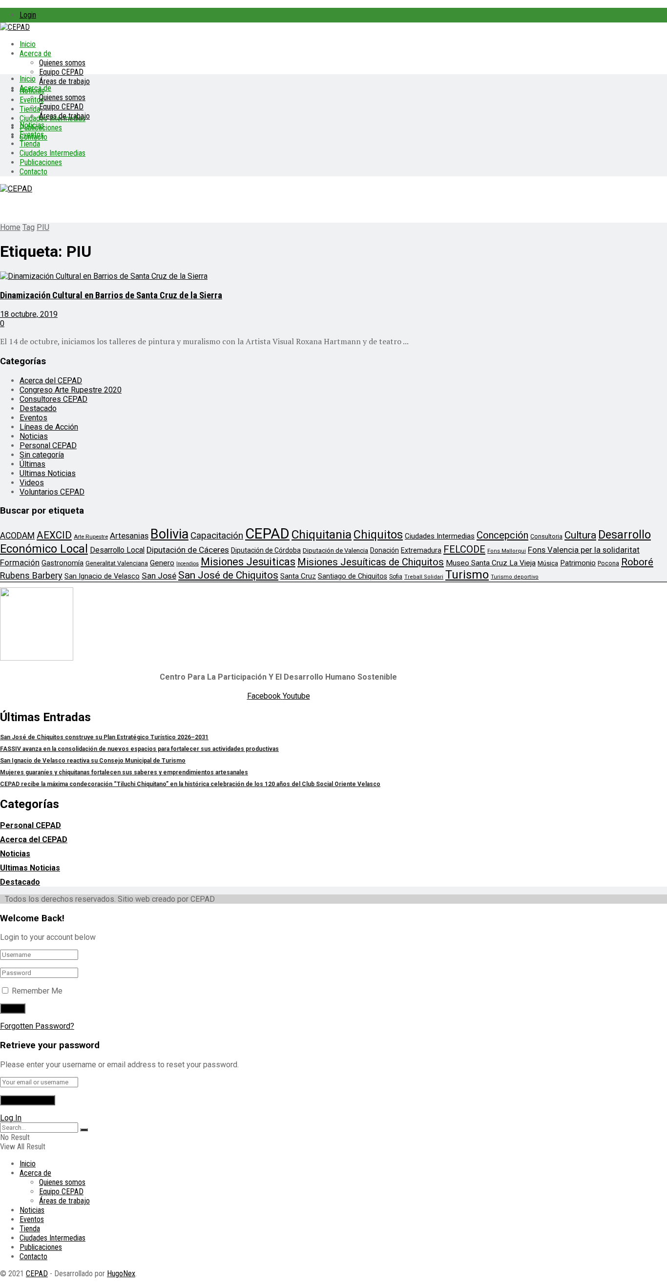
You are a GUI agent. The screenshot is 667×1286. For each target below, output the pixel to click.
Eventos (32, 134)
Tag (28, 227)
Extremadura (421, 550)
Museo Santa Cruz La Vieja (491, 563)
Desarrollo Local (117, 550)
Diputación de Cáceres (187, 550)
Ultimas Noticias (48, 473)
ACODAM (17, 535)
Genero (162, 563)
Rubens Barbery (31, 575)
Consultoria (546, 536)
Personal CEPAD (48, 445)
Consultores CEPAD (53, 399)
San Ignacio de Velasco (102, 576)
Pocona (608, 563)
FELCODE (464, 549)
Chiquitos (378, 534)
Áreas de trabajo (64, 81)
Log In (10, 1117)
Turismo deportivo (515, 577)
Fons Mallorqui (506, 551)
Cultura (580, 535)
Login (28, 15)
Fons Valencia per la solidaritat (584, 550)
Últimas (32, 464)
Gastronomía (62, 563)
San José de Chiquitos (228, 575)
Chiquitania (322, 534)
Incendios (187, 563)
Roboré (637, 562)
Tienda (30, 109)
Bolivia (169, 534)
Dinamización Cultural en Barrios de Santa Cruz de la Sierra (111, 295)
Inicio (28, 44)
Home (10, 227)
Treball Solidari (423, 577)
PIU (43, 227)
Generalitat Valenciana (116, 563)
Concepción (502, 535)
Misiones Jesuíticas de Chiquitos (370, 562)
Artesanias (129, 535)
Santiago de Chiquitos (352, 576)
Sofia (395, 576)
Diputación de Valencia (335, 550)
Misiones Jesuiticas (248, 562)
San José (159, 576)
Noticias (32, 125)
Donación (384, 550)
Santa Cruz (298, 576)
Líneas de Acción (49, 427)
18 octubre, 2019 (29, 314)
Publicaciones (41, 162)
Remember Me (37, 991)
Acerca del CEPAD (51, 380)
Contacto (33, 171)
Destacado (38, 408)
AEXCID (54, 535)
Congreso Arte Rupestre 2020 (71, 389)
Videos (32, 482)
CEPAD (267, 533)
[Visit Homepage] (15, 27)
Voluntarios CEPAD (52, 492)
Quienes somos (62, 62)
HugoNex (121, 1273)
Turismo (467, 574)
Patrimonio (578, 563)
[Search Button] (84, 1129)
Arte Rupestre (91, 536)
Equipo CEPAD (61, 72)
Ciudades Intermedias (52, 153)
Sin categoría (42, 454)
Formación (20, 562)
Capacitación (216, 535)
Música (548, 563)
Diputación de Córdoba (266, 550)
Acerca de (35, 53)
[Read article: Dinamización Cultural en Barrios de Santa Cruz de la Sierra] (333, 276)
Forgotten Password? (37, 1026)
